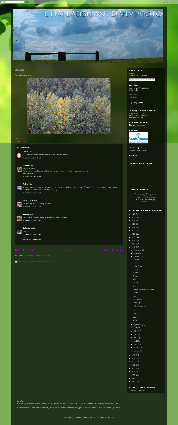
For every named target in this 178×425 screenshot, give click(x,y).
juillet (136, 331)
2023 (133, 224)
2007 (133, 382)
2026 (133, 214)
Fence (135, 276)
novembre (138, 253)
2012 (133, 365)
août (135, 328)
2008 (133, 378)
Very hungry (137, 299)
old (134, 310)
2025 (133, 217)
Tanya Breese (28, 200)
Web (134, 279)
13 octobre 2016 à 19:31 (32, 235)
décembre (138, 250)
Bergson (132, 74)
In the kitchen (134, 90)
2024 (133, 221)
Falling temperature (140, 306)
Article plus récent (24, 250)
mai (135, 338)
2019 (133, 237)
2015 (133, 355)
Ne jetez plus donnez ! (137, 113)
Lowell (25, 151)
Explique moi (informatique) (139, 88)
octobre (137, 257)
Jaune (24, 142)
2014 (133, 358)
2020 (133, 234)
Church (135, 283)
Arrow (135, 320)
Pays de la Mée (150, 198)
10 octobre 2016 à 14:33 (32, 207)
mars (136, 344)
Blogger (112, 417)
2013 (133, 362)
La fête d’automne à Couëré (143, 289)
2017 (133, 244)
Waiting (136, 273)
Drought (136, 260)
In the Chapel (138, 266)
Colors (135, 293)
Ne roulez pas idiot (136, 117)
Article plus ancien (113, 250)
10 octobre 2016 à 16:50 (32, 221)
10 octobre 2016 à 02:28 (32, 158)
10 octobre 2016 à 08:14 (32, 177)
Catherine (26, 228)
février (136, 348)
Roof (134, 314)
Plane (135, 263)
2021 (133, 231)
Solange (26, 214)
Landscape (137, 302)
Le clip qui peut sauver (137, 151)
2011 (133, 368)
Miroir (135, 296)
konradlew (96, 417)
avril (135, 341)
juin (135, 334)
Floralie (26, 165)
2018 (133, 240)
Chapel (135, 269)
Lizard (135, 317)
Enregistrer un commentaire (30, 239)
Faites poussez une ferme (138, 115)
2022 (133, 227)
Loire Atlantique (150, 200)
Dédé (25, 184)
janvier (136, 351)
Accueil (68, 250)
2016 (133, 247)
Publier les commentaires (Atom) (38, 255)
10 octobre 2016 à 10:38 (32, 193)
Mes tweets (133, 94)
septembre (138, 325)
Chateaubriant (145, 196)
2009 (133, 375)
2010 (133, 372)
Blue (134, 286)
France (146, 202)
